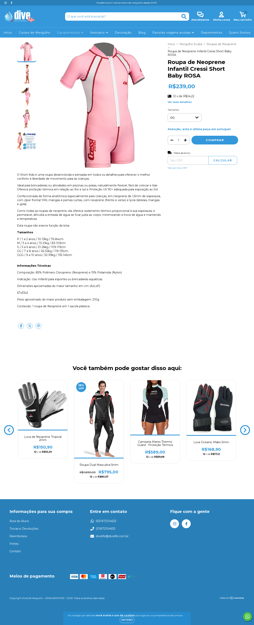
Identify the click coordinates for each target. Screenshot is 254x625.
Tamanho (173, 109)
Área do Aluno (19, 521)
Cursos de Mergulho (34, 32)
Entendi (127, 620)
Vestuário (98, 32)
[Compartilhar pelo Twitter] (30, 327)
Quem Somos (239, 32)
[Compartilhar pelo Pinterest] (38, 327)
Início (8, 32)
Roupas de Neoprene (221, 44)
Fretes (14, 544)
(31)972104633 (105, 528)
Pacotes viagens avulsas (172, 32)
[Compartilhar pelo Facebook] (21, 327)
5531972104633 (106, 521)
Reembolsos (18, 536)
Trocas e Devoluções (24, 528)
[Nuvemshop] (232, 598)
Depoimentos (211, 32)
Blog (142, 32)
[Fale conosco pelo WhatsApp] (247, 616)
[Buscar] (184, 16)
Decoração (123, 32)
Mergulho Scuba (190, 44)
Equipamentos (69, 32)
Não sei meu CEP (177, 167)
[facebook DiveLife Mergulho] (11, 3)
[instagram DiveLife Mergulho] (6, 3)
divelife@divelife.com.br (112, 536)
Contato (15, 551)
